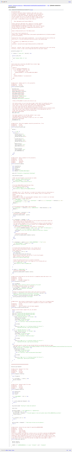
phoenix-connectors (18, 5)
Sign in (70, 1)
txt (67, 450)
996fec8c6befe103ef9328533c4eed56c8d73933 (35, 5)
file (31, 9)
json (70, 450)
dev (48, 5)
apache (10, 5)
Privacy (10, 450)
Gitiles (7, 450)
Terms (13, 450)
